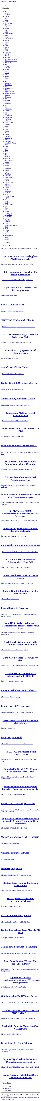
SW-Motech (8, 216)
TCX (6, 218)
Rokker (7, 184)
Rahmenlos (8, 175)
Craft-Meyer (8, 52)
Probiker (7, 167)
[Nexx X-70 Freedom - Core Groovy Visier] (14, 650)
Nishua (7, 151)
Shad (6, 201)
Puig (6, 172)
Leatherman (8, 115)
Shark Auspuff (9, 204)
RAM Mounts (9, 177)
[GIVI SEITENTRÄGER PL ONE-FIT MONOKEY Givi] (19, 1002)
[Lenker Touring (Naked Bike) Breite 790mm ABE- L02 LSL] (20, 1067)
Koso (6, 112)
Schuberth (8, 191)
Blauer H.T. (8, 35)
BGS (6, 32)
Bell (6, 30)
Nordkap (7, 156)
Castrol (7, 50)
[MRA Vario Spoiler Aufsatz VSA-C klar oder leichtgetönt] (19, 520)
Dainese (7, 56)
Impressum (8, 1090)
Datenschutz (8, 1088)
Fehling (7, 69)
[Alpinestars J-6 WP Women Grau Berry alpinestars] (17, 280)
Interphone (8, 103)
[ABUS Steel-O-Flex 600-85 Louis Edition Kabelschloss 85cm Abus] (20, 454)
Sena (6, 199)
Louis (6, 126)
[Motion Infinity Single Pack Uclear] (12, 389)
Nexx (6, 150)
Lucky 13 (7, 129)
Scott (6, 194)
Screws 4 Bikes (9, 196)
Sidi (6, 210)
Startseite (7, 242)
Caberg (7, 47)
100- (6, 11)
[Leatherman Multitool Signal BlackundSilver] (15, 405)
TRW (6, 223)
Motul (6, 145)
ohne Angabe (9, 160)
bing (38, 1094)
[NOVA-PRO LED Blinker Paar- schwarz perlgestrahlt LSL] (19, 665)
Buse (6, 45)
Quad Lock (8, 174)
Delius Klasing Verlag (11, 61)
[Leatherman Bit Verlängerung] (10, 697)
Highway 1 (8, 97)
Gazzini (7, 78)
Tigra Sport (8, 220)
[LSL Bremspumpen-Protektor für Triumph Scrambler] (17, 264)
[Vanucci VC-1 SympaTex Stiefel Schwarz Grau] (16, 342)
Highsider (7, 95)
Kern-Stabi (8, 110)
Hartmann (8, 83)
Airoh (6, 21)
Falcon (7, 66)
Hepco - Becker (9, 91)
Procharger (8, 168)
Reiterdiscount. (10, 1099)
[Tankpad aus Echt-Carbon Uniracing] (12, 937)
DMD (6, 64)
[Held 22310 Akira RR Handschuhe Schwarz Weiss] (17, 744)
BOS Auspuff (9, 38)
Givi (6, 81)
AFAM (7, 18)
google (34, 1094)
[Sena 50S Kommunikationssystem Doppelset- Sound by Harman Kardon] (20, 778)
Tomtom (7, 221)
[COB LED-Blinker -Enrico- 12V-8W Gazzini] (15, 567)
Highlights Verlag (10, 93)
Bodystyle (8, 37)
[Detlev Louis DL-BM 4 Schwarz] (11, 1034)
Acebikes (7, 14)
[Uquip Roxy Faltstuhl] (8, 728)
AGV (6, 20)
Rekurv (7, 180)
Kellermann (8, 109)
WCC (6, 233)
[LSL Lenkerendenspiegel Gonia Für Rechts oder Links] (18, 327)
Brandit (7, 40)
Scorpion (7, 192)
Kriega (7, 114)
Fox (6, 74)
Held (6, 86)
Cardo (6, 49)
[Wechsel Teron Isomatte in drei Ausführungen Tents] (17, 469)
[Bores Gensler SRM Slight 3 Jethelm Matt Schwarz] (17, 712)
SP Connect (8, 213)
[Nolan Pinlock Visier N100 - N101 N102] (14, 828)
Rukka (7, 187)
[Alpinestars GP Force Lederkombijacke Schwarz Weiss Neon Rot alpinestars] (20, 971)
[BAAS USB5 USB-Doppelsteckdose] (13, 794)
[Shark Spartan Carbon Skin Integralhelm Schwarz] (16, 891)
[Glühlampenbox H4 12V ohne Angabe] (13, 987)
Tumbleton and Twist (11, 225)
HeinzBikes (8, 85)
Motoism (7, 139)
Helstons (7, 90)
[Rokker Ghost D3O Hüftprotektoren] (12, 374)
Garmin (7, 76)
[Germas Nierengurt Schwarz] (10, 843)
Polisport (7, 165)
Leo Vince (8, 119)
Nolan (6, 155)
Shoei (6, 208)
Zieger (6, 239)
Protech (7, 170)
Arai (6, 26)
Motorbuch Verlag (10, 143)
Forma (6, 71)
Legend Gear (8, 117)
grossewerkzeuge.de (33, 1097)
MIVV (7, 133)
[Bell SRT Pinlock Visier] (9, 295)
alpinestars (8, 25)
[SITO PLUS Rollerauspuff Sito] (11, 906)
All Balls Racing (10, 23)
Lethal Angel (8, 121)
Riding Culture (9, 182)
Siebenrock (8, 211)
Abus (6, 13)
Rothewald (8, 186)
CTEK (7, 54)
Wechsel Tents (9, 235)
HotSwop (7, 100)
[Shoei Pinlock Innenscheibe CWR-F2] (13, 436)
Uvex (6, 228)
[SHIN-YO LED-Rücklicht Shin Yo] (12, 311)
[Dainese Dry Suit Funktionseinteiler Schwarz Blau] (17, 583)
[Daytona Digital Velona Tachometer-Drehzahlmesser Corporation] (20, 1051)
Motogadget (8, 138)
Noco (6, 153)
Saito (6, 189)
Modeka (7, 134)
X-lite (6, 237)
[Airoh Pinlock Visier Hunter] (10, 358)
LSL (6, 127)
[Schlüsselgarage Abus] (8, 859)
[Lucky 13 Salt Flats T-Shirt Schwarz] (12, 681)
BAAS (7, 28)
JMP (6, 107)
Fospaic (7, 73)
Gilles (6, 79)
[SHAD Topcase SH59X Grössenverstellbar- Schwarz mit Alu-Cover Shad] (20, 504)
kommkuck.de (22, 1097)
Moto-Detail (8, 136)
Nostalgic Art (9, 158)
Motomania (8, 141)
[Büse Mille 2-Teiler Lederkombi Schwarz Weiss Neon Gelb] (19, 552)
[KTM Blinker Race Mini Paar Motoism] (13, 536)
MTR (6, 148)
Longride (7, 124)
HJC (6, 98)
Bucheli (7, 42)
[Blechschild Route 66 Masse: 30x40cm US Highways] (18, 1018)
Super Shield (8, 215)
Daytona (7, 57)
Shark (6, 203)
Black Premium (9, 33)
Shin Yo (7, 206)
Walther (7, 232)
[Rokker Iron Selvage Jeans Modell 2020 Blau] (15, 922)
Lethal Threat (9, 122)
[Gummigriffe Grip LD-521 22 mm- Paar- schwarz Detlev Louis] (20, 761)
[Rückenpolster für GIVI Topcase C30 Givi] (14, 421)
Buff (6, 44)
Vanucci (7, 230)
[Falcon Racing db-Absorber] (10, 599)
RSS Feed (8, 1086)
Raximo (7, 179)
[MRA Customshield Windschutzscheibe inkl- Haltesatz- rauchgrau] (20, 487)
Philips (7, 162)
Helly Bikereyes (9, 88)
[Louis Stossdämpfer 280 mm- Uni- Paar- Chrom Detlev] (18, 953)
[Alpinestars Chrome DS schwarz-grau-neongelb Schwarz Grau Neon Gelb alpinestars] (20, 811)
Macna (7, 131)
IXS (6, 105)
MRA (6, 146)
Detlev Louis (8, 62)
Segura (7, 198)
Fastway (7, 68)
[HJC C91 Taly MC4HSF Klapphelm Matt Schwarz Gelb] (19, 248)
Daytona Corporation (11, 59)
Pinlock (7, 163)
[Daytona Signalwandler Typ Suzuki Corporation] (16, 875)
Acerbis (7, 16)
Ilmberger (7, 102)
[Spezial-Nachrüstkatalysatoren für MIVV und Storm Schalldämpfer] (20, 634)
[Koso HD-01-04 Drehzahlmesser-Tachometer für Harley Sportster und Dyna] (20, 616)
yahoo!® (6, 1096)
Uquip (6, 227)
